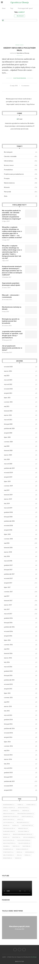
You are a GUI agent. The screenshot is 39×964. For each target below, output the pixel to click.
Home (4, 8)
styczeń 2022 (8, 384)
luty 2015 (7, 711)
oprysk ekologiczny (9, 828)
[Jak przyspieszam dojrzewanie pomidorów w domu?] (31, 349)
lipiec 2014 (7, 742)
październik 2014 (9, 728)
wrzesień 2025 (8, 367)
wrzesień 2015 (8, 684)
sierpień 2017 (8, 583)
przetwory (16, 837)
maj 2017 (6, 596)
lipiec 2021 (7, 397)
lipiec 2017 (7, 587)
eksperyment (15, 810)
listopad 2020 (8, 424)
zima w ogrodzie (8, 855)
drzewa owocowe (23, 807)
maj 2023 (6, 375)
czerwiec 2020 (8, 442)
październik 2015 (9, 680)
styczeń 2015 (8, 715)
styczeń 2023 (8, 380)
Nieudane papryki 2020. (19, 926)
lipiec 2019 (7, 481)
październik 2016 (9, 627)
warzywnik (26, 846)
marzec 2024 (8, 371)
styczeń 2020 (8, 464)
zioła (19, 855)
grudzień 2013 (8, 772)
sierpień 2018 (8, 530)
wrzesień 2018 (8, 525)
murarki (6, 825)
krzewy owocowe (8, 819)
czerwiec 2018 (8, 539)
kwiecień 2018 (8, 547)
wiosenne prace (8, 849)
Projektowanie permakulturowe (20, 174)
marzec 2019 (8, 499)
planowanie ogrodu (9, 831)
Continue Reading (19, 78)
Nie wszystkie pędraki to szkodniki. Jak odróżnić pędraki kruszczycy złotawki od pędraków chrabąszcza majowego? (11, 215)
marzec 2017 (8, 605)
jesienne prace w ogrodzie (11, 816)
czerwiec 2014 (8, 746)
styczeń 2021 (8, 420)
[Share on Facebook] (17, 89)
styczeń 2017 (8, 614)
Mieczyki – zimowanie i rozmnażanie (10, 296)
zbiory (19, 852)
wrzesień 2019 (8, 472)
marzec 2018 (8, 552)
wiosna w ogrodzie (22, 849)
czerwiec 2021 (8, 402)
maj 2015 (6, 702)
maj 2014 (6, 750)
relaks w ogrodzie (24, 843)
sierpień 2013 (8, 790)
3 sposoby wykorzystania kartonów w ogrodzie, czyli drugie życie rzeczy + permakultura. (12, 335)
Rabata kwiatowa (20, 183)
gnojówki (25, 810)
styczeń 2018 (8, 561)
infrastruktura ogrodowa (25, 813)
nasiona (15, 825)
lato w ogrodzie (8, 822)
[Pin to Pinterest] (21, 89)
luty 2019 (7, 503)
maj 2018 (6, 543)
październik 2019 (9, 468)
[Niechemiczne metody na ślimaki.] (31, 310)
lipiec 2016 (7, 640)
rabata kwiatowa (8, 840)
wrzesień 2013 (8, 786)
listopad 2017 (8, 569)
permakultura (23, 828)
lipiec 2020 (7, 437)
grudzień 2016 (8, 618)
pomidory (6, 834)
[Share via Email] (23, 89)
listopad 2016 (8, 622)
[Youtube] (24, 949)
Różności (20, 187)
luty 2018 (7, 556)
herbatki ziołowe (8, 813)
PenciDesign (34, 957)
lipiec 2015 (7, 693)
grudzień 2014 (8, 719)
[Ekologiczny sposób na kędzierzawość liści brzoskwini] (31, 322)
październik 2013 (9, 781)
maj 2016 (6, 649)
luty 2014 (7, 764)
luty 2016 (7, 662)
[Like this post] (15, 89)
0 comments (25, 85)
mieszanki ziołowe (23, 822)
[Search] (37, 2)
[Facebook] (15, 949)
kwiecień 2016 (8, 653)
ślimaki (18, 858)
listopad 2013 (8, 777)
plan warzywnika (23, 831)
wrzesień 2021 (8, 389)
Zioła (20, 196)
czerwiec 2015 (8, 697)
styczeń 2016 (8, 667)
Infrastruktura (20, 161)
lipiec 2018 (7, 534)
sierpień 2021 (8, 393)
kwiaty (20, 819)
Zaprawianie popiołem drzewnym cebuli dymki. (11, 284)
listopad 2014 (8, 724)
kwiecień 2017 (8, 600)
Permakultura (20, 170)
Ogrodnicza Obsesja (23, 53)
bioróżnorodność (8, 804)
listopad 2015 (8, 675)
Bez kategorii (20, 152)
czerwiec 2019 (8, 486)
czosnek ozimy (31, 804)
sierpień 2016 (8, 636)
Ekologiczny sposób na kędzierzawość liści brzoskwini (10, 321)
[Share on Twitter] (19, 89)
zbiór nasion (29, 852)
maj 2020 (6, 446)
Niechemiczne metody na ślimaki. (11, 308)
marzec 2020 (8, 455)
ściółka (27, 855)
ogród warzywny (27, 825)
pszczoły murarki (29, 837)
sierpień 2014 (8, 737)
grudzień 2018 (8, 512)
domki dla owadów (9, 807)
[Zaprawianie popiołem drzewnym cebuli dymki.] (31, 286)
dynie (5, 810)
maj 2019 (6, 490)
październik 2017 (9, 574)
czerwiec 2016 (8, 645)
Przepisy (20, 178)
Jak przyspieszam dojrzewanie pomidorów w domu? (12, 348)
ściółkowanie (7, 858)
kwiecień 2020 (8, 450)
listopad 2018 (8, 517)
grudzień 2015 (8, 671)
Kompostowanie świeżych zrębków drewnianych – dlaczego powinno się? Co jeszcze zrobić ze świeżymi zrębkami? (12, 271)
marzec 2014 (8, 759)
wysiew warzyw (8, 852)
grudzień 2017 (8, 565)
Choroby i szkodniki (20, 156)
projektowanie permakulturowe (22, 834)
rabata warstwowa (9, 843)
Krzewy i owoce (20, 165)
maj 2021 (6, 406)
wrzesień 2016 (8, 631)
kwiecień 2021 (8, 411)
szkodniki (6, 846)
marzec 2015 (8, 706)
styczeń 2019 (8, 508)
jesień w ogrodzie (27, 816)
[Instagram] (19, 949)
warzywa (16, 846)
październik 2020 (9, 428)
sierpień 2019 (8, 477)
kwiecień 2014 (8, 755)
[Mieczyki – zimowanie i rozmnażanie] (31, 298)
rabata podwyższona (23, 840)
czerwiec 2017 (8, 592)
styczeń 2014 (8, 768)
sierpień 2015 (8, 689)
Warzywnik (20, 192)
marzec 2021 (8, 415)
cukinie (20, 804)
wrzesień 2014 (8, 733)
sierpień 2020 (8, 433)
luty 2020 (7, 459)
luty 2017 (7, 609)
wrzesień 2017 (8, 578)
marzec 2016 (8, 658)
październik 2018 (9, 521)
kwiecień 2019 (8, 495)
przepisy (6, 837)
